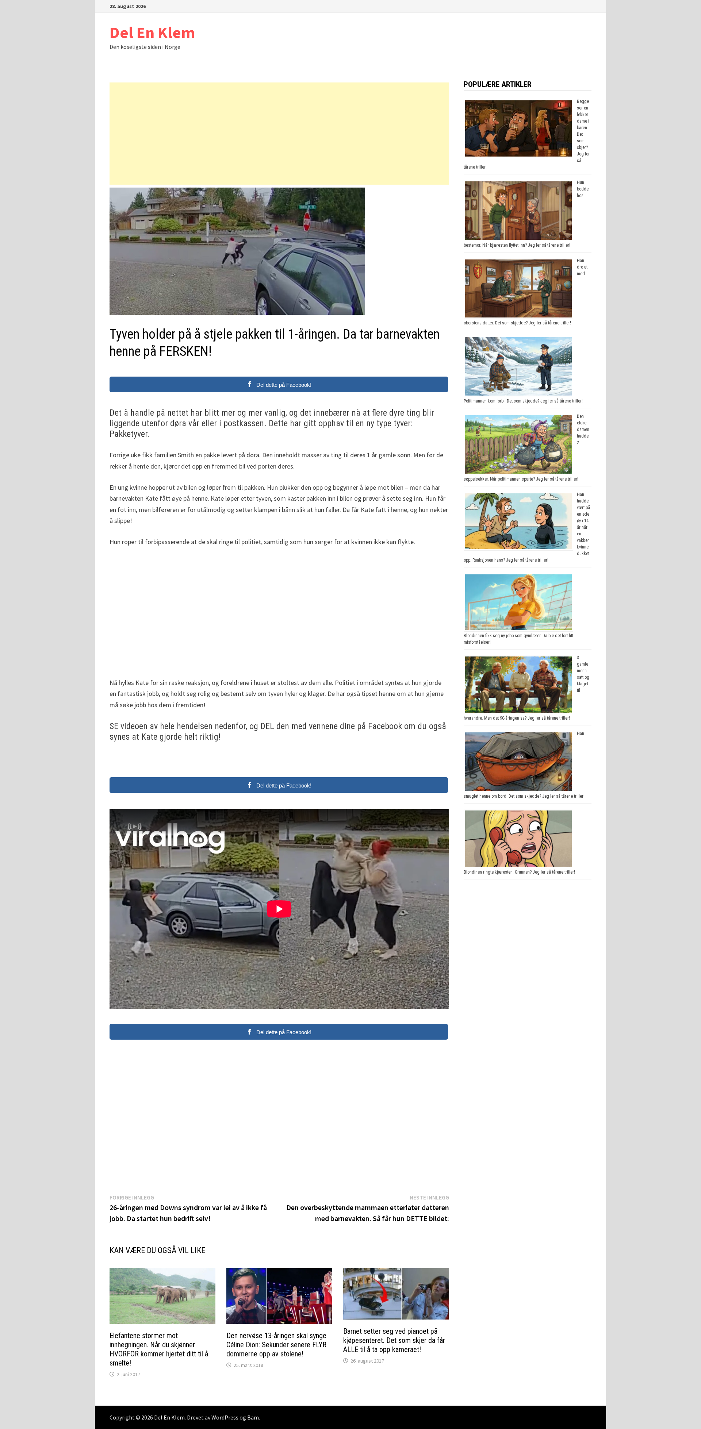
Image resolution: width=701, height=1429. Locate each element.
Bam (253, 1417)
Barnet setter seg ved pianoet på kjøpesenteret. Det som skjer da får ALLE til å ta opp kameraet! (394, 1340)
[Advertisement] (279, 133)
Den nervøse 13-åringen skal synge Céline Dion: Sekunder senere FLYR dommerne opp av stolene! (276, 1344)
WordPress (224, 1417)
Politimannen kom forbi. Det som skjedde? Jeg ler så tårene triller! (523, 401)
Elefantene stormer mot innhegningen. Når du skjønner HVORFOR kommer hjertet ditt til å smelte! (159, 1349)
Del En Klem (152, 32)
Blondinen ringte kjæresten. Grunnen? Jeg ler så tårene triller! (519, 872)
